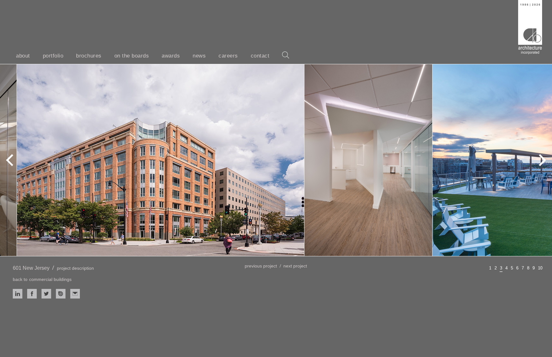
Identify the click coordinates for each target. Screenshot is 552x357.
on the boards (131, 56)
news (199, 56)
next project (295, 265)
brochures (89, 56)
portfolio (53, 56)
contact (260, 56)
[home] (530, 27)
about (23, 56)
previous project (261, 265)
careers (228, 56)
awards (171, 56)
